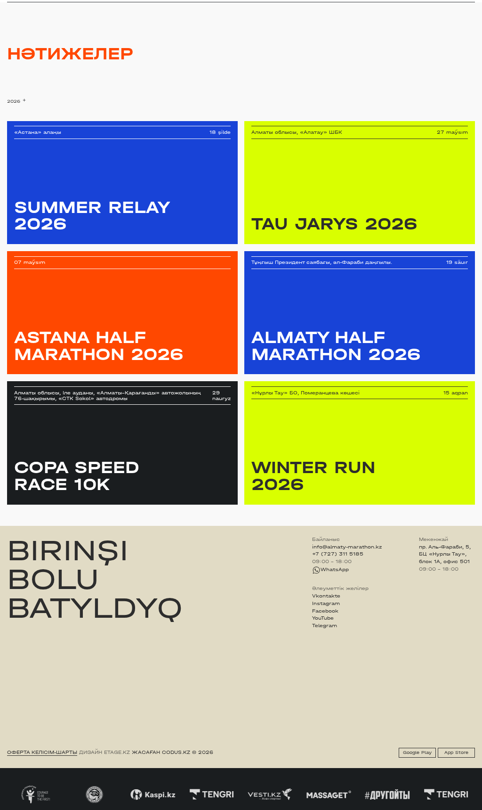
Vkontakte (326, 596)
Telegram (324, 626)
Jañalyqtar (252, 5)
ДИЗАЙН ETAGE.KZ (104, 752)
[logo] (31, 6)
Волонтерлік (291, 5)
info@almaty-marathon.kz (347, 547)
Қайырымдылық (208, 5)
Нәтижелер (162, 5)
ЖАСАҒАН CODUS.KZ (161, 752)
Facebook (325, 611)
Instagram (326, 603)
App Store (456, 752)
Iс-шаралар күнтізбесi (109, 5)
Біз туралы (330, 5)
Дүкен (412, 6)
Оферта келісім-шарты (42, 752)
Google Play (417, 752)
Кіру (469, 6)
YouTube (323, 618)
